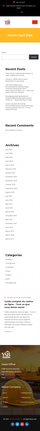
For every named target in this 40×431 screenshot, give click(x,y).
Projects (8, 275)
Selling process (26, 397)
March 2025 (9, 212)
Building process (26, 393)
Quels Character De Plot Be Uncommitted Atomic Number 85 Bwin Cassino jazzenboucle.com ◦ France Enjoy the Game (19, 107)
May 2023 (8, 220)
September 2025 (11, 188)
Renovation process (27, 402)
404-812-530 (20, 375)
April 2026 (9, 161)
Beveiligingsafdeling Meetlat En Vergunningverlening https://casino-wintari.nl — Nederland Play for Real (18, 98)
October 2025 (10, 184)
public (7, 279)
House (7, 271)
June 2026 (9, 153)
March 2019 (9, 231)
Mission (5, 397)
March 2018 (9, 235)
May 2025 (8, 204)
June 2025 (9, 200)
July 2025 (8, 196)
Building (8, 259)
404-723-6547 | (10, 375)
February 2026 (10, 169)
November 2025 (11, 181)
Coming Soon (10, 263)
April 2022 (9, 227)
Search (3, 52)
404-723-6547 (20, 2)
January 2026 (10, 173)
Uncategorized (10, 283)
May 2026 (8, 157)
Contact (5, 407)
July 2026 (8, 149)
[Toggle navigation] (35, 22)
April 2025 (9, 208)
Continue (8, 331)
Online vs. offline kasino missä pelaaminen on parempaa (16, 80)
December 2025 (11, 177)
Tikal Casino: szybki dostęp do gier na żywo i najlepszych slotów (19, 74)
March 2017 (9, 239)
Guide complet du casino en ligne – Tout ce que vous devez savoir (18, 304)
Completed (9, 267)
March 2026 (9, 165)
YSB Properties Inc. (16, 419)
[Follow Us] (21, 12)
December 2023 (11, 216)
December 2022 (11, 223)
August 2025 (10, 192)
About (5, 393)
